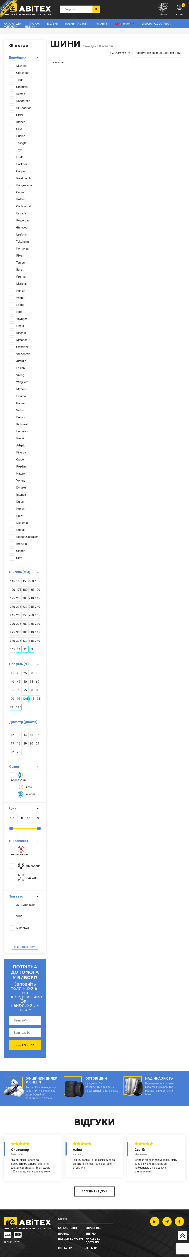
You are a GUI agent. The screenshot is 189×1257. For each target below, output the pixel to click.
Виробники (17, 57)
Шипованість (19, 841)
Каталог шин (13, 23)
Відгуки (52, 23)
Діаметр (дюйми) (23, 722)
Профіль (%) (19, 664)
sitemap (91, 1248)
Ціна (12, 808)
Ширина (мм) (19, 572)
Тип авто (16, 896)
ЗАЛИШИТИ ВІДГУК (94, 1191)
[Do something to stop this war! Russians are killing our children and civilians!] (8, 8)
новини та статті (77, 23)
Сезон (14, 767)
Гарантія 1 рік (124, 23)
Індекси (30, 26)
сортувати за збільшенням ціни (159, 53)
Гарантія (102, 23)
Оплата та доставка (156, 23)
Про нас (34, 23)
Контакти (10, 26)
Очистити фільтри (24, 947)
